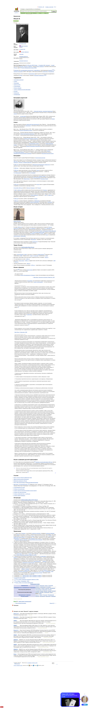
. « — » (22, 493)
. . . (32, 575)
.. (29, 499)
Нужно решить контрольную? (25, 601)
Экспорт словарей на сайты (18, 665)
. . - (19, 152)
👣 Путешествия (17, 663)
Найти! (54, 11)
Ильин (15, 654)
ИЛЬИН (15, 620)
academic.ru (16, 12)
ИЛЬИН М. (16, 639)
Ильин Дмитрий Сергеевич (20, 603)
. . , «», (45, 571)
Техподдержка (29, 662)
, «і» (24, 582)
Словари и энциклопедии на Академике (30, 9)
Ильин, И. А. (16, 613)
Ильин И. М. (52, 603)
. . (17, 172)
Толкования (29, 13)
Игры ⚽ (45, 13)
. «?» (25, 490)
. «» (20, 492)
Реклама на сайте (34, 662)
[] (44, 254)
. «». (21, 484)
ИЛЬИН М (16, 649)
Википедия (23, 13)
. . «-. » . (26, 554)
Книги (40, 13)
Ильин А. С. (16, 630)
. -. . (44, 277)
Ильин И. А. (16, 617)
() (21, 43)
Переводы (34, 13)
